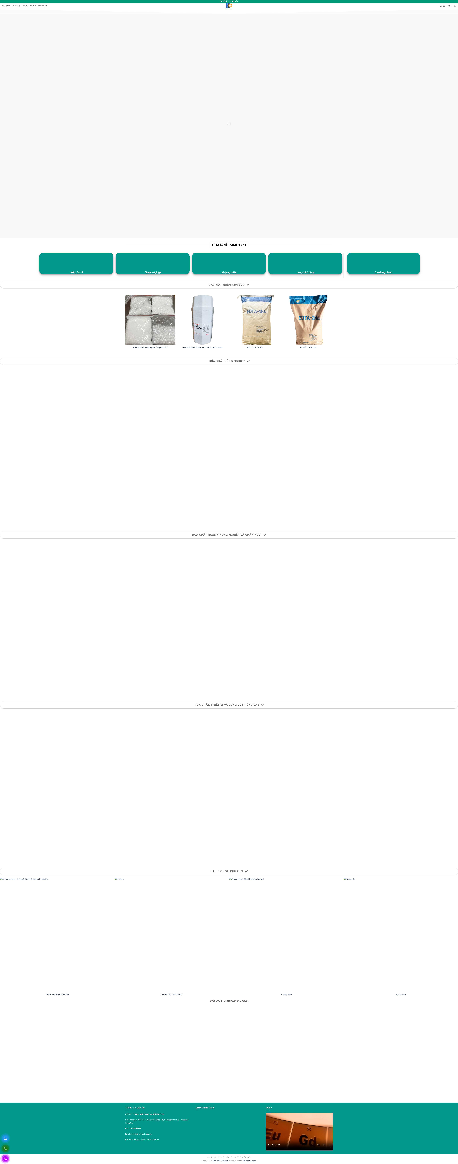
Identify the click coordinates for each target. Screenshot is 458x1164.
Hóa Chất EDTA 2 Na (308, 348)
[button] (441, 6)
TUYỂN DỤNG (42, 6)
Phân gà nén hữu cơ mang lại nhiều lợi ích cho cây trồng (172, 1087)
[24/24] (449, 6)
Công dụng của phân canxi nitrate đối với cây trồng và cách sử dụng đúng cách (57, 1087)
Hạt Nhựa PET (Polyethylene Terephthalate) (150, 348)
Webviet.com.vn (249, 1161)
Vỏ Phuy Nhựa (286, 995)
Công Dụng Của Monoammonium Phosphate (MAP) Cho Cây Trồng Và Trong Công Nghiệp (286, 1087)
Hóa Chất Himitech (220, 1161)
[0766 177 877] (455, 6)
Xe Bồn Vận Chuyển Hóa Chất (57, 995)
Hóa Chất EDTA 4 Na (255, 348)
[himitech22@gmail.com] (444, 6)
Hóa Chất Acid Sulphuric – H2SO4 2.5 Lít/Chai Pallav (202, 348)
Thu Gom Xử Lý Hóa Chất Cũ (172, 995)
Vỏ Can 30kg (401, 995)
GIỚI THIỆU (17, 6)
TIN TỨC (33, 6)
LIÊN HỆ (25, 6)
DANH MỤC (6, 6)
